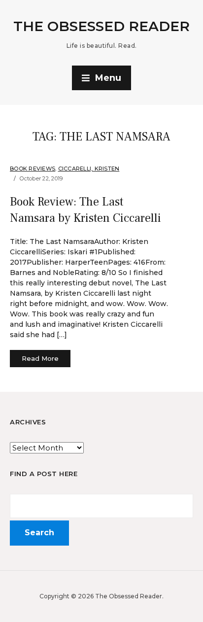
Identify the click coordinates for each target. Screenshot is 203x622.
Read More (40, 358)
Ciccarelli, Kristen (89, 168)
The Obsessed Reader (101, 26)
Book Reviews (32, 168)
